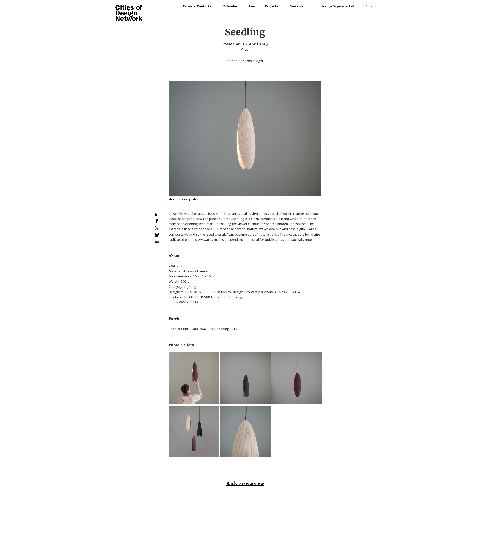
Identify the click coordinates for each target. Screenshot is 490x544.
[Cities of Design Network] (128, 13)
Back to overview (245, 483)
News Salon (299, 6)
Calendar (230, 6)
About (370, 6)
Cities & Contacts (197, 6)
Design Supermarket (337, 6)
